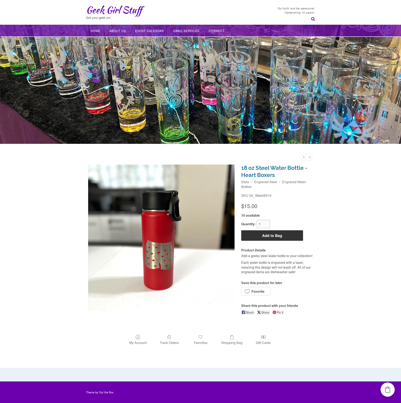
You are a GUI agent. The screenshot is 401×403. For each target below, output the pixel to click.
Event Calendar (149, 31)
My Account (138, 342)
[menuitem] (304, 157)
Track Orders (169, 342)
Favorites (200, 342)
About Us (117, 31)
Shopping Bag (231, 342)
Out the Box (106, 392)
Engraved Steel (265, 181)
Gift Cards (263, 342)
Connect (217, 31)
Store (245, 181)
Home (95, 31)
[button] (256, 291)
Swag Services (186, 31)
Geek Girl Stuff (114, 10)
